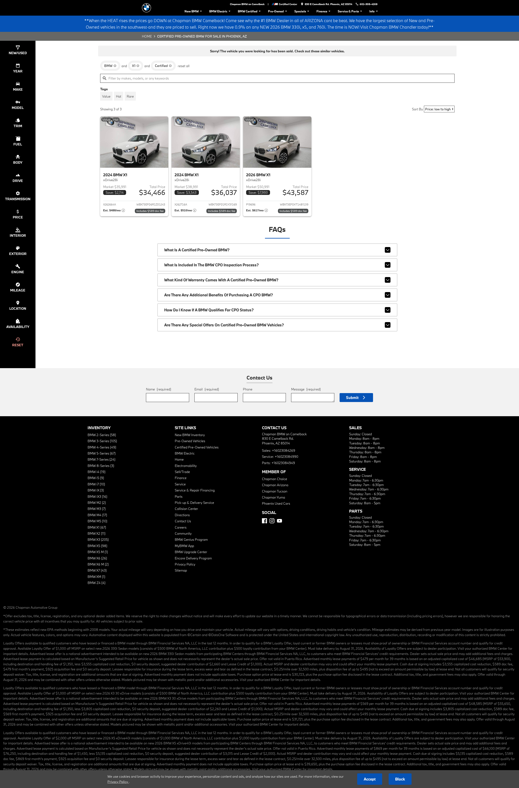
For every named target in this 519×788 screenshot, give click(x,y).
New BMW (191, 11)
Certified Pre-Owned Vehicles (197, 447)
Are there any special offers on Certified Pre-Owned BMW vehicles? (224, 325)
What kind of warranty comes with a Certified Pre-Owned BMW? (221, 279)
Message (306, 389)
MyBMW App (184, 546)
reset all (184, 66)
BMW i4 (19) (96, 472)
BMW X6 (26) (97, 558)
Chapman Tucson (274, 491)
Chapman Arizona (275, 485)
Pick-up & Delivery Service (194, 502)
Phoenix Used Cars (276, 503)
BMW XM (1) (96, 576)
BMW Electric (218, 11)
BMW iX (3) (96, 490)
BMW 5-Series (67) (102, 453)
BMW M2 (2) (97, 502)
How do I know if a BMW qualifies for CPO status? (209, 309)
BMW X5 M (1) (98, 552)
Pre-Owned (276, 11)
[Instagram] (272, 520)
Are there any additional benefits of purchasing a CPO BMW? (218, 294)
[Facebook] (264, 520)
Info (372, 11)
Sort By (417, 109)
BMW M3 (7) (97, 508)
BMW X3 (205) (98, 539)
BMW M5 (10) (97, 521)
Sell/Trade (182, 472)
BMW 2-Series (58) (102, 435)
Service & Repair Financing (195, 490)
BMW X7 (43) (97, 570)
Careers (181, 527)
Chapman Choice (274, 479)
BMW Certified (247, 11)
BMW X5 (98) (97, 546)
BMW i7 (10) (96, 484)
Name (158, 389)
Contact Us (183, 521)
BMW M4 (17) (97, 515)
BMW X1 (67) (97, 527)
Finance (321, 11)
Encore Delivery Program (193, 558)
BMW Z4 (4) (96, 583)
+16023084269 (283, 450)
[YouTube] (279, 520)
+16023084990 (286, 456)
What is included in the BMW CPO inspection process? (211, 264)
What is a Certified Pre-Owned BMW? (196, 249)
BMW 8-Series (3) (101, 465)
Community (183, 533)
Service (180, 484)
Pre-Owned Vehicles (190, 441)
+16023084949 (283, 463)
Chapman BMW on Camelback (247, 4)
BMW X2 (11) (96, 533)
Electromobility (186, 465)
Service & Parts (348, 11)
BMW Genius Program (191, 539)
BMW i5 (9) (96, 478)
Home (147, 36)
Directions (182, 515)
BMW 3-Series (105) (102, 441)
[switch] (106, 96)
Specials (300, 11)
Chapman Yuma (273, 497)
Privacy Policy (185, 564)
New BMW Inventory (190, 435)
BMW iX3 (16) (97, 496)
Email (206, 389)
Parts (178, 496)
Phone (247, 389)
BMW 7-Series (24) (101, 459)
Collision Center (186, 508)
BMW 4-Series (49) (102, 447)
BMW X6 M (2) (98, 564)
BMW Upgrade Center (191, 552)
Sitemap (181, 570)
